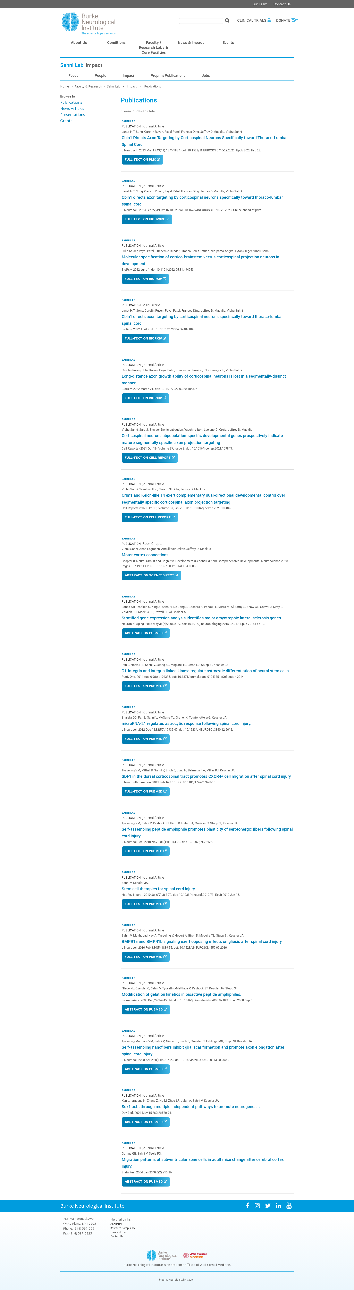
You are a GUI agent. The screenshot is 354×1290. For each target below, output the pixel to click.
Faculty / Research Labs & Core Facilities (153, 48)
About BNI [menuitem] (116, 1224)
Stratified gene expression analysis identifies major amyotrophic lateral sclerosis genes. (202, 618)
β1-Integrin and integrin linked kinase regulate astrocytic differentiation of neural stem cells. (206, 670)
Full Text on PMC (140, 159)
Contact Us (282, 4)
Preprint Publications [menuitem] (168, 75)
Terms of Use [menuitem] (118, 1232)
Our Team (259, 4)
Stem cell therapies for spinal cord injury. (159, 888)
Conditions (116, 43)
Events (228, 43)
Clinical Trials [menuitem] (251, 20)
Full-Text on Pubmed (143, 686)
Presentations (72, 114)
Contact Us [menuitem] (116, 1236)
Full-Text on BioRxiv (143, 279)
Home (64, 86)
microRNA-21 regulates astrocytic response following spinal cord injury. (186, 723)
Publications (71, 102)
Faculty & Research (88, 86)
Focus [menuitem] (73, 75)
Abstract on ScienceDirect (149, 575)
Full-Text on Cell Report (148, 458)
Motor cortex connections (145, 555)
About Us (79, 43)
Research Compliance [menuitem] (123, 1228)
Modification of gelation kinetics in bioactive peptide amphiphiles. (181, 994)
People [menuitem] (100, 75)
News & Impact (191, 43)
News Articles (72, 108)
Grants (66, 120)
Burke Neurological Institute (92, 1205)
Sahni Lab (113, 86)
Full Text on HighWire (145, 219)
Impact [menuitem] (128, 75)
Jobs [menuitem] (206, 75)
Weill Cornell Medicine (215, 1265)
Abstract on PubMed (144, 633)
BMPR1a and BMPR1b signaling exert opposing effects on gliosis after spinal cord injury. (202, 941)
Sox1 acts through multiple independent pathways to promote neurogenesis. (191, 1106)
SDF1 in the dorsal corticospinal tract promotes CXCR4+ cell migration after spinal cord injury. (207, 776)
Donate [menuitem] (283, 20)
